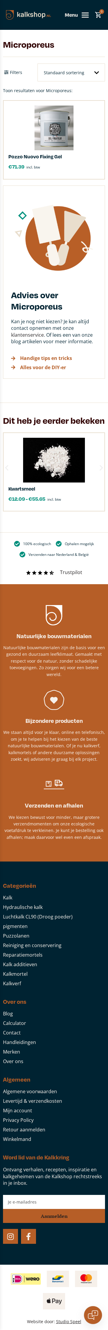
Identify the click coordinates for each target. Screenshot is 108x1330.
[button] (6, 467)
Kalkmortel (15, 974)
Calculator (14, 1023)
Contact (12, 1033)
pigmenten (15, 926)
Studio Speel (68, 1321)
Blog (8, 1014)
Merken (11, 1052)
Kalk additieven (20, 964)
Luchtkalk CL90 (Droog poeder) (38, 917)
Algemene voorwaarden (30, 1091)
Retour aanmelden (24, 1130)
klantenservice (27, 335)
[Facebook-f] (28, 1236)
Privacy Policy (18, 1120)
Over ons (13, 1061)
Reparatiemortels (23, 955)
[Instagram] (10, 1236)
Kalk (7, 898)
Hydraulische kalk (23, 907)
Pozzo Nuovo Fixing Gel (35, 156)
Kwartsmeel (21, 488)
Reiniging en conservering (32, 945)
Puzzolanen (16, 936)
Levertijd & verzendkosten (32, 1101)
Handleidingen (19, 1042)
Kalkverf (12, 983)
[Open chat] (93, 1315)
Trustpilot (71, 572)
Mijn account (17, 1111)
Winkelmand (17, 1139)
